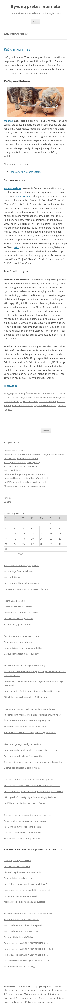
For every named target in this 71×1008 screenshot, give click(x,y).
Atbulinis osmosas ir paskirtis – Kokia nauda (25, 697)
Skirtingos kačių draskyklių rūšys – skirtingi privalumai (30, 797)
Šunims (7, 501)
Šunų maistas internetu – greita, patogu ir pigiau (27, 720)
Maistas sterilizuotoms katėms (39, 1002)
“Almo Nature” (49, 393)
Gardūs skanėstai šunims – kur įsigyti (22, 653)
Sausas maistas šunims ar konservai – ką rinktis (27, 589)
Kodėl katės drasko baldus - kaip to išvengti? (25, 803)
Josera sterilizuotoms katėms (26, 171)
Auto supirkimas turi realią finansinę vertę (24, 665)
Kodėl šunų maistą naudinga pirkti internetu (25, 482)
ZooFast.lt (58, 986)
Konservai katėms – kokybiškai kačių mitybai (26, 478)
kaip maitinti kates (29, 401)
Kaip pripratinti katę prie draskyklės (21, 583)
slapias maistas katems (45, 405)
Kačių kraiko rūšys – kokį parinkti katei (22, 826)
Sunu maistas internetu (26, 998)
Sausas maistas (12, 188)
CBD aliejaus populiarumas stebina (21, 458)
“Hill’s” (7, 397)
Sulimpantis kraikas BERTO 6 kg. (19, 966)
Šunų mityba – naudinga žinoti (19, 878)
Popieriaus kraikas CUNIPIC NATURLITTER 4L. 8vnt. (28, 948)
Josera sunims (44, 990)
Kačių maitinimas (17, 49)
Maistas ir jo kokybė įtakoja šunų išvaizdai (24, 901)
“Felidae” (61, 393)
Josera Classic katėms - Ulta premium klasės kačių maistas (32, 785)
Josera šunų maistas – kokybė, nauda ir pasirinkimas (29, 708)
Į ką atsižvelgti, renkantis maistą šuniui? (23, 872)
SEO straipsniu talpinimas (35, 994)
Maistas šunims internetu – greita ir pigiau (24, 486)
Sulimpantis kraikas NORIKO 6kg (20, 937)
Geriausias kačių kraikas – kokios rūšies (23, 832)
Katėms (19, 393)
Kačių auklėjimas (12, 577)
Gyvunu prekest (45, 986)
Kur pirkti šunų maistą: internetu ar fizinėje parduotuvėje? (32, 714)
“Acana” (37, 393)
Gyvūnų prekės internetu (35, 6)
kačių (16, 247)
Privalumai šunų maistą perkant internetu (24, 474)
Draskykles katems (47, 998)
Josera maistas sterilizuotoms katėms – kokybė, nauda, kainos (34, 454)
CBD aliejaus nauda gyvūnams (18, 618)
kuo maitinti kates (47, 401)
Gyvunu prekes (18, 986)
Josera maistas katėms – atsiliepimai (21, 612)
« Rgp (20, 553)
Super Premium (23, 196)
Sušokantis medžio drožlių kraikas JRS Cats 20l (26, 960)
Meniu (35, 21)
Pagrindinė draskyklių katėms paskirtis (23, 756)
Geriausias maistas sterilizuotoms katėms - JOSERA (28, 779)
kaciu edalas (40, 397)
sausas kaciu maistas (22, 405)
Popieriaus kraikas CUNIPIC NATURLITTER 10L (26, 943)
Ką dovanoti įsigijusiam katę (17, 624)
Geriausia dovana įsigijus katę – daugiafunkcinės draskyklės (33, 761)
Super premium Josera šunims (18, 642)
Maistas (8, 120)
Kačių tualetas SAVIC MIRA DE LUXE (21, 931)
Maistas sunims (11, 990)
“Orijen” (15, 397)
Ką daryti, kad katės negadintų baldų (22, 462)
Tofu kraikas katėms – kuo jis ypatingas (23, 838)
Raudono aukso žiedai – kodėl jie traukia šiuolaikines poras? (33, 691)
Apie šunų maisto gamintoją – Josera (21, 636)
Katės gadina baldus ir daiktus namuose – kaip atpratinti (31, 750)
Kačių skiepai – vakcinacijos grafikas (21, 565)
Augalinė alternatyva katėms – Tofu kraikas (25, 820)
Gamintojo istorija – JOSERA (17, 860)
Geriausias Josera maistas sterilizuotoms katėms (27, 814)
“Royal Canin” (26, 397)
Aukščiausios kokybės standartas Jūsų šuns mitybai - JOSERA (33, 791)
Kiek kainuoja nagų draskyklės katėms (22, 744)
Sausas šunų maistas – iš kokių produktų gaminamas (30, 732)
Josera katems (60, 990)
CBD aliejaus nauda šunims (17, 866)
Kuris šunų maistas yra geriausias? (20, 895)
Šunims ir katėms (28, 990)
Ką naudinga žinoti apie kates (18, 571)
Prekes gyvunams (14, 994)
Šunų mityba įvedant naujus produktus (23, 647)
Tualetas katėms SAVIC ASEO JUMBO (21, 919)
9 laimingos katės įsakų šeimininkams (22, 767)
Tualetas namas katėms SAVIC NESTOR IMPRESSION (29, 913)
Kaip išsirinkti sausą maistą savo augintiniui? (25, 884)
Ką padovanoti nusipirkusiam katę (20, 466)
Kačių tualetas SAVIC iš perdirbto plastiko (24, 925)
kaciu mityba (53, 397)
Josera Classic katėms (14, 450)
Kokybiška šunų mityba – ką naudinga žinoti (25, 726)
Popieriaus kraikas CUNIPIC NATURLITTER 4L (26, 954)
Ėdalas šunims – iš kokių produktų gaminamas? (27, 889)
